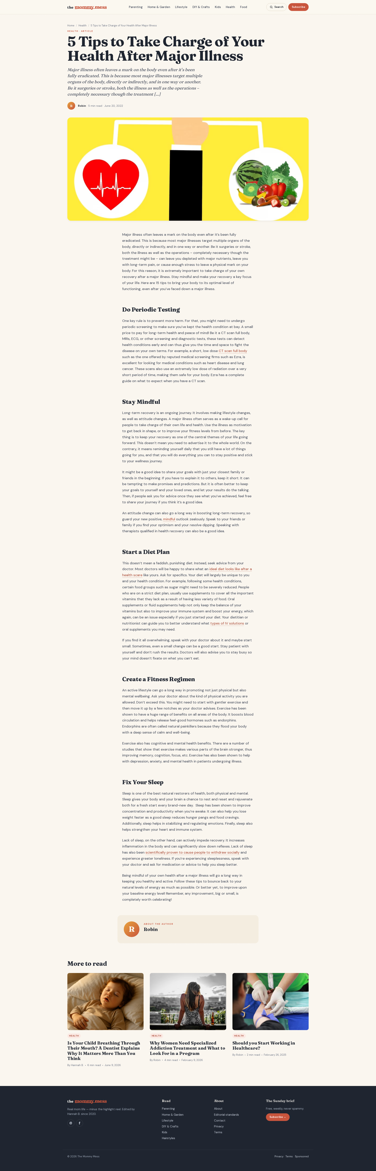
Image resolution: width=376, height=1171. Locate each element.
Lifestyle (181, 7)
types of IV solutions (227, 623)
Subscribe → (277, 1117)
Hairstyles (168, 1138)
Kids (218, 7)
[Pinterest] (70, 1123)
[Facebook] (79, 1123)
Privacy (219, 1126)
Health (230, 7)
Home (70, 25)
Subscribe (298, 7)
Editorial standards (226, 1115)
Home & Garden (159, 7)
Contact (219, 1121)
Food (243, 7)
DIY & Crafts (201, 7)
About (218, 1109)
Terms (218, 1132)
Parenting (136, 7)
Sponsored (302, 1156)
